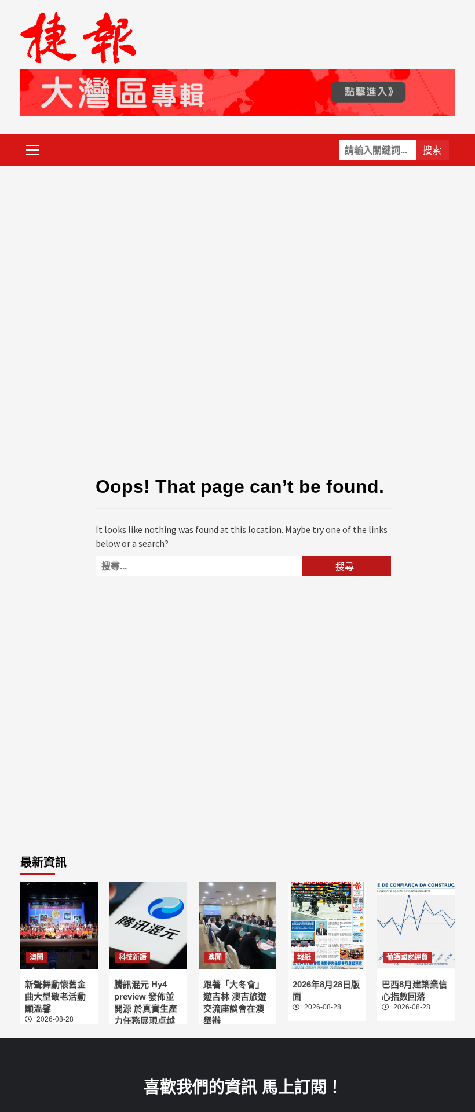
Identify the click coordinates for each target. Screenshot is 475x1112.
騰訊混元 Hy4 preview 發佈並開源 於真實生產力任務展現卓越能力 (145, 1008)
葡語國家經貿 (407, 957)
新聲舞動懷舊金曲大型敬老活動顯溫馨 (55, 996)
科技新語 (133, 957)
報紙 (304, 957)
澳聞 (36, 957)
